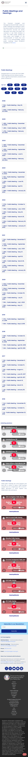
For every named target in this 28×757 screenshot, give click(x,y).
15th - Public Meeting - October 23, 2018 (13, 336)
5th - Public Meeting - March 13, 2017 (12, 385)
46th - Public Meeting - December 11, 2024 (13, 145)
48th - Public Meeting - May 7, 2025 (14, 128)
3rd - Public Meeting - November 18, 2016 (14, 404)
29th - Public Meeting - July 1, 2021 (14, 248)
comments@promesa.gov (7, 662)
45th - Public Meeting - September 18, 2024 (13, 150)
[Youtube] (14, 668)
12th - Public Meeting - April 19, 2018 (14, 348)
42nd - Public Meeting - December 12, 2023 (13, 173)
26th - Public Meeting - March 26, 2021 (13, 261)
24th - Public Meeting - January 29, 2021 (14, 271)
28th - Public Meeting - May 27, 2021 (12, 252)
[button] (26, 2)
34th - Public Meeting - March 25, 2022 (13, 217)
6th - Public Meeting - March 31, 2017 (12, 381)
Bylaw (14, 43)
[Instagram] (10, 668)
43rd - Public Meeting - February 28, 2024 (13, 159)
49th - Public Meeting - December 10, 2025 (13, 124)
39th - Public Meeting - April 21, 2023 (12, 186)
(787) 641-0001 (8, 648)
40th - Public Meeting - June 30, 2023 (12, 182)
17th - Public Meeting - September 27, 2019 (13, 319)
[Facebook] (17, 668)
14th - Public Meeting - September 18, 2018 (13, 341)
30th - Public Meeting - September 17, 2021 (13, 244)
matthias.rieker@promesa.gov (8, 641)
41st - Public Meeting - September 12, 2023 (13, 177)
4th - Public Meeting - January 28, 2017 (13, 390)
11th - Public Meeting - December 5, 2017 (13, 361)
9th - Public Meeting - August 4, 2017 (12, 370)
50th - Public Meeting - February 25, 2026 (13, 110)
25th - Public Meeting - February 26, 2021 (13, 266)
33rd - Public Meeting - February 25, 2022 (14, 222)
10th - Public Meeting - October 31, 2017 (13, 365)
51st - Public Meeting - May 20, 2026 (12, 105)
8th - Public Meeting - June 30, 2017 (14, 374)
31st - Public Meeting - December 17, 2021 (14, 240)
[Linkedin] (21, 668)
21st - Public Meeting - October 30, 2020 (13, 293)
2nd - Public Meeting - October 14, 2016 (13, 408)
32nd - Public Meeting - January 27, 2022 (14, 226)
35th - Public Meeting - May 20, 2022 (12, 212)
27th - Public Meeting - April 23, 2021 (12, 257)
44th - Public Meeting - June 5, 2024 (12, 154)
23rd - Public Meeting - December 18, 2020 (13, 284)
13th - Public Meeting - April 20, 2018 (14, 345)
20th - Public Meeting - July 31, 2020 (12, 298)
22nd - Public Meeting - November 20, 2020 (13, 289)
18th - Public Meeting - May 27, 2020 (12, 306)
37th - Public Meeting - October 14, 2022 (13, 205)
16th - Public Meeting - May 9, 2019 (14, 323)
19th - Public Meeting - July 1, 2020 (14, 302)
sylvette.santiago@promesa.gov (9, 645)
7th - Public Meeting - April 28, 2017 (14, 377)
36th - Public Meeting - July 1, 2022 (14, 209)
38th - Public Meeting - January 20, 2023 (14, 191)
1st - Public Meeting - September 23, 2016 (14, 413)
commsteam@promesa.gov (11, 651)
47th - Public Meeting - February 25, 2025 (13, 131)
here (22, 663)
